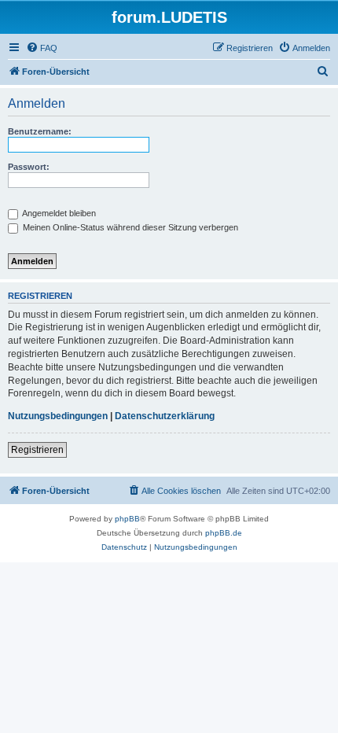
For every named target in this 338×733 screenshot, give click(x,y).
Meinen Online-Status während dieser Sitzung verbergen (129, 227)
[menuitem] (41, 48)
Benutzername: (40, 131)
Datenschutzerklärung (165, 416)
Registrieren (37, 449)
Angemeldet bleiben (58, 213)
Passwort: (29, 166)
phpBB (127, 518)
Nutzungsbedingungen (58, 416)
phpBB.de (223, 533)
